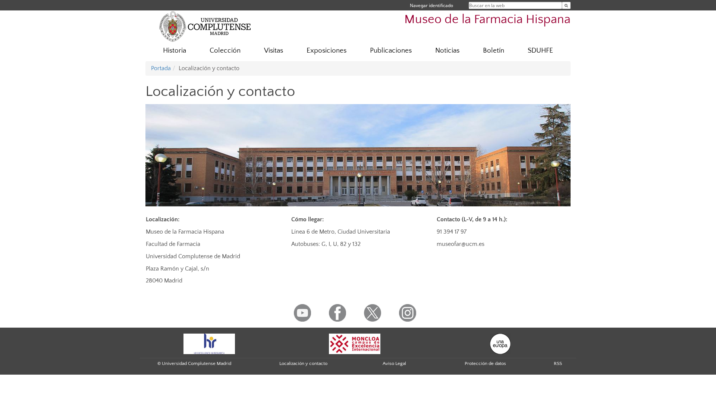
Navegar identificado (431, 5)
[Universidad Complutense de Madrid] (205, 26)
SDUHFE (540, 50)
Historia (174, 50)
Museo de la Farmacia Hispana (487, 19)
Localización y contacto (303, 363)
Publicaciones (391, 50)
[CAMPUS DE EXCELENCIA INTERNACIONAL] (354, 343)
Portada (161, 68)
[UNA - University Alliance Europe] (500, 343)
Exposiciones (326, 50)
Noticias (447, 50)
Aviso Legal (394, 363)
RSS (558, 363)
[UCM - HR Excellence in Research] (209, 343)
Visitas (273, 50)
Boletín (493, 50)
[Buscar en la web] (566, 5)
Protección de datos (485, 363)
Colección (225, 50)
